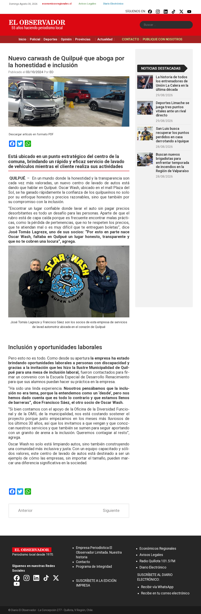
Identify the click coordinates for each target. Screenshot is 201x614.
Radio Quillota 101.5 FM (157, 561)
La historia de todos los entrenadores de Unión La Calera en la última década (172, 83)
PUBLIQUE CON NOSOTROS (163, 39)
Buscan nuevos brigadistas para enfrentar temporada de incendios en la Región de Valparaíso (172, 163)
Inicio (22, 39)
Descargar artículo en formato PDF (31, 134)
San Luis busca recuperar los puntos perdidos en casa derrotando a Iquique (172, 135)
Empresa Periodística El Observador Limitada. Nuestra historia (99, 552)
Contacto (83, 562)
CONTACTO (130, 39)
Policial (35, 39)
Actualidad (104, 39)
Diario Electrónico (113, 3)
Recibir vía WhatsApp (157, 587)
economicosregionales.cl (56, 3)
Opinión (66, 39)
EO (51, 72)
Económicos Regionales (158, 548)
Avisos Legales (87, 3)
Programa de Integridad (94, 567)
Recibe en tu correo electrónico (165, 593)
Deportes (50, 39)
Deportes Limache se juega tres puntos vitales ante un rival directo (172, 109)
